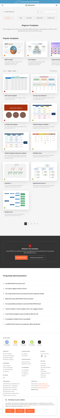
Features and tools (26, 362)
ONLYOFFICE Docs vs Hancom (9, 395)
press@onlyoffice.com (42, 387)
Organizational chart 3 (39, 183)
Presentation (51, 18)
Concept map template (11, 124)
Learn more (26, 406)
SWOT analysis (9, 59)
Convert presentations (8, 369)
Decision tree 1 (9, 212)
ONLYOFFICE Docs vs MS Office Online (11, 383)
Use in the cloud (21, 257)
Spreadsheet (39, 18)
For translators (25, 372)
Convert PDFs (6, 371)
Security (43, 351)
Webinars (43, 369)
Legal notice (43, 377)
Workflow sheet (37, 153)
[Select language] (57, 5)
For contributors (25, 370)
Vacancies (24, 375)
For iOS (39, 345)
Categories (8, 18)
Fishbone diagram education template (15, 153)
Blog (4, 377)
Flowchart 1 (8, 183)
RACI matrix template (11, 95)
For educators (25, 355)
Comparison (6, 381)
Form (20, 18)
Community (43, 363)
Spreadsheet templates (8, 357)
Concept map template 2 (40, 95)
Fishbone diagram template (41, 124)
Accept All (30, 411)
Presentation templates (8, 359)
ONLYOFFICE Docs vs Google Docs (10, 385)
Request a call (34, 389)
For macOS (23, 345)
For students (24, 353)
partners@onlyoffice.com (44, 385)
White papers (43, 371)
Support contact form (45, 373)
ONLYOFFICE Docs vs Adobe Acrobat (11, 393)
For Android (31, 345)
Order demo (43, 375)
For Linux (15, 345)
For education (26, 351)
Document (29, 18)
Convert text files (6, 365)
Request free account (26, 363)
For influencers (25, 373)
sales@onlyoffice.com (43, 383)
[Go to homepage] (30, 5)
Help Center (43, 365)
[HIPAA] (42, 356)
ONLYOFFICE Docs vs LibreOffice (10, 389)
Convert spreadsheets (8, 367)
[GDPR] (45, 356)
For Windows (7, 345)
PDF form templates (7, 353)
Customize (20, 411)
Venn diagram (32, 59)
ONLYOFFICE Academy (45, 367)
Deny (10, 411)
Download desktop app (36, 257)
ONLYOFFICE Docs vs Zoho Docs (10, 387)
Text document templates (8, 355)
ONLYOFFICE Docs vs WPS (8, 391)
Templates (5, 351)
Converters (6, 363)
